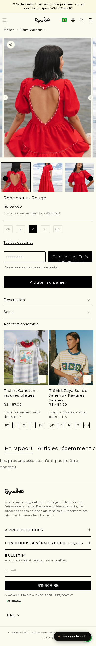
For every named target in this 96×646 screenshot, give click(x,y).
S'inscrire (48, 585)
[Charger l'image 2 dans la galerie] (47, 177)
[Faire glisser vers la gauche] (5, 97)
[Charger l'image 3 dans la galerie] (79, 177)
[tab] (19, 448)
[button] (81, 20)
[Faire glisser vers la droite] (90, 97)
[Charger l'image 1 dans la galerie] (16, 177)
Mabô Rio (26, 632)
